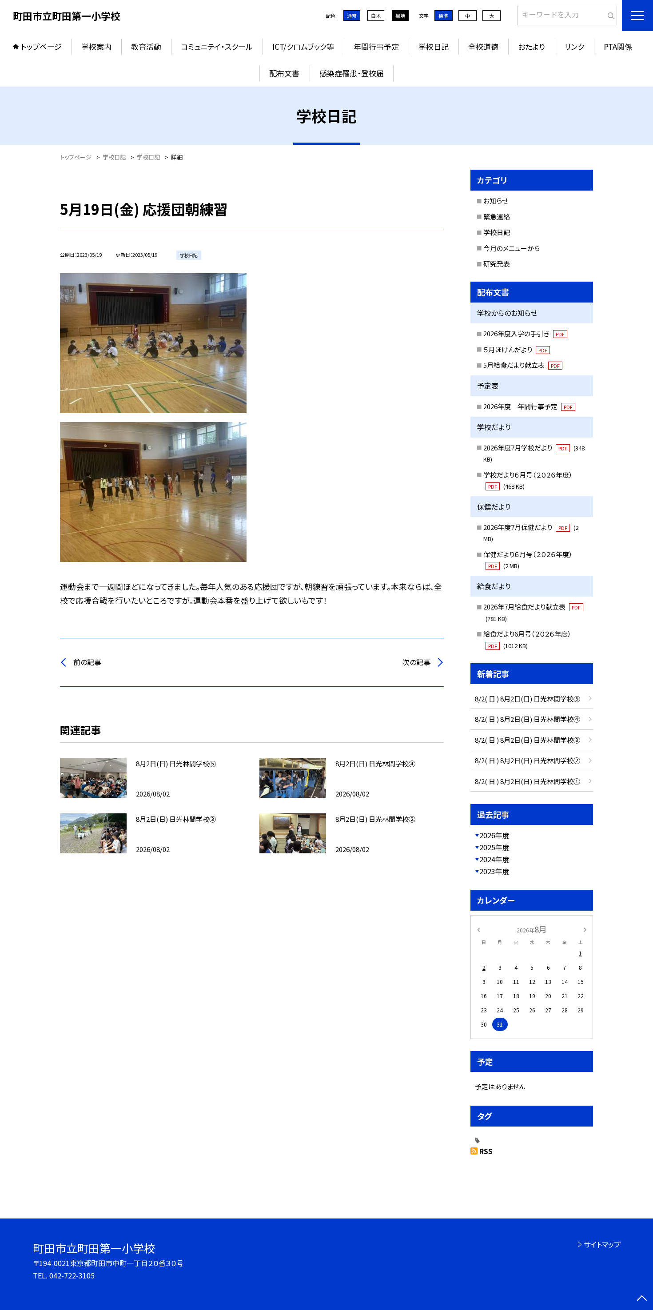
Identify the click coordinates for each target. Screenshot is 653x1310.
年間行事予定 (376, 46)
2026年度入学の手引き (524, 333)
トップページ (41, 46)
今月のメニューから (511, 248)
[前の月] (478, 928)
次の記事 (416, 662)
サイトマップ (602, 1244)
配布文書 (284, 73)
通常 (352, 15)
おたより (531, 46)
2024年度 (494, 859)
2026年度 (494, 835)
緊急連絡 (496, 216)
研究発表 (496, 263)
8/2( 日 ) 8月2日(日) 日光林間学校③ (527, 740)
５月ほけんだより (515, 349)
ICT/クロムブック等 (303, 46)
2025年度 (494, 847)
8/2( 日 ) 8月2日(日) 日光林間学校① (527, 781)
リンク (574, 46)
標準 (443, 15)
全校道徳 (483, 46)
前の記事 (87, 662)
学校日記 (433, 46)
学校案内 (96, 46)
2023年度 (494, 871)
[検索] (609, 14)
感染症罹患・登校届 (351, 73)
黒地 (400, 15)
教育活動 (146, 46)
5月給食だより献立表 (521, 365)
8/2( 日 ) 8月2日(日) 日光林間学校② (527, 760)
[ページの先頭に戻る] (642, 1299)
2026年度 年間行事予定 (528, 406)
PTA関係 (618, 46)
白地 (376, 15)
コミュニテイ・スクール (217, 46)
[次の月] (585, 928)
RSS (486, 1151)
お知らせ (495, 200)
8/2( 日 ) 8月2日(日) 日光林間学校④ (527, 719)
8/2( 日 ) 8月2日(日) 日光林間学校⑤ (527, 698)
